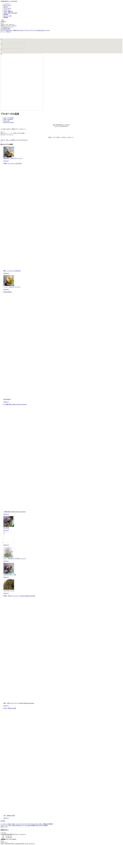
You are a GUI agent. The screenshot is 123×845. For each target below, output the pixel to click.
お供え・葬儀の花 (8, 11)
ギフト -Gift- (6, 120)
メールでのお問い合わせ (38, 30)
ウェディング (6, 10)
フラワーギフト (7, 8)
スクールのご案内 (26, 825)
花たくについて (7, 5)
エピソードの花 (7, 16)
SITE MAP (3, 820)
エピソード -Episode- (8, 117)
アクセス (47, 30)
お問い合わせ (39, 825)
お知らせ (5, 7)
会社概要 (45, 825)
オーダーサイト (27, 30)
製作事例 (5, 14)
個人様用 (7, 28)
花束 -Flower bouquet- (8, 122)
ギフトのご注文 (5, 30)
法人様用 (3, 28)
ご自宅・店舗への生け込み (10, 13)
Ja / (2, 841)
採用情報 (5, 17)
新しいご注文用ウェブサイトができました (17, 140)
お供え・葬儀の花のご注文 (15, 30)
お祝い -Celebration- (8, 119)
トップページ (6, 4)
